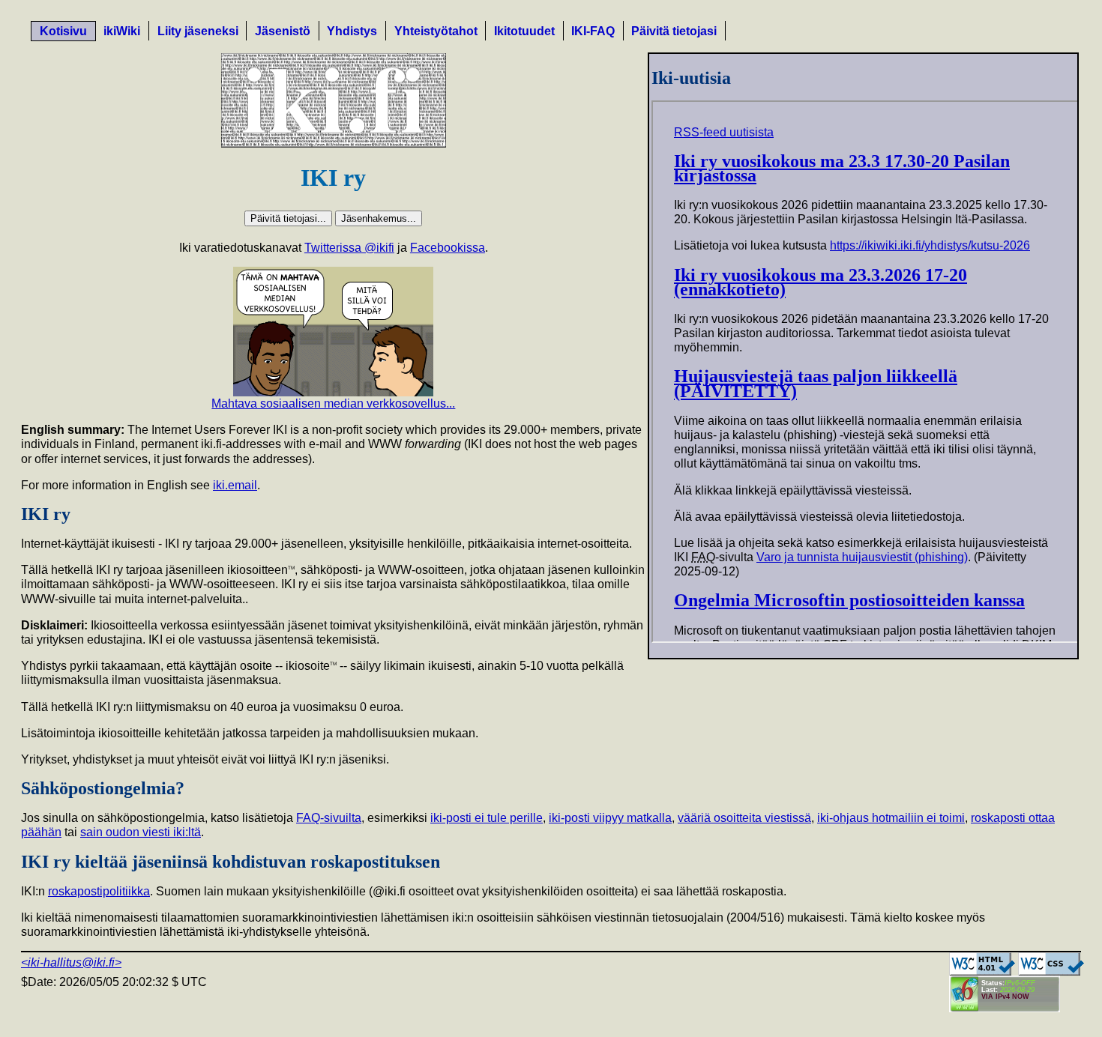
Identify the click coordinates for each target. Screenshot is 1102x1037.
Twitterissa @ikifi (349, 247)
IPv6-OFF (1020, 983)
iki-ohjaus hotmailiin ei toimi (891, 817)
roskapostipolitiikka (99, 891)
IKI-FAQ (593, 31)
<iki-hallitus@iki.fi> (71, 962)
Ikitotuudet (524, 31)
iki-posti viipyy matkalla (610, 817)
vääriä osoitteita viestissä (744, 817)
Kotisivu (63, 31)
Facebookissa (447, 247)
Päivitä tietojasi (674, 31)
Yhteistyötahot (436, 31)
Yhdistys (352, 31)
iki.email (235, 485)
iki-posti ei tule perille (486, 817)
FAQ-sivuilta (328, 817)
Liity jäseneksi (197, 31)
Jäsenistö (282, 31)
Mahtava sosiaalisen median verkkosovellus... (333, 403)
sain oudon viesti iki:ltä (140, 832)
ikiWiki (121, 31)
